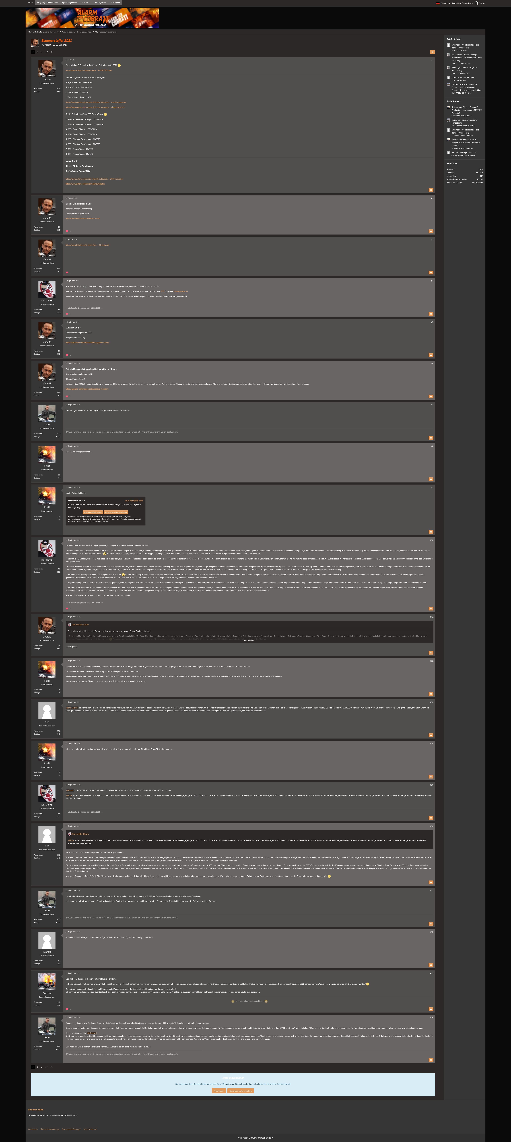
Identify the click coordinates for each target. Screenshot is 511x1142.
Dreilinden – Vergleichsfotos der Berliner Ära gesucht (465, 46)
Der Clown (72, 708)
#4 (432, 281)
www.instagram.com (134, 501)
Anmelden (456, 3)
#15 (431, 785)
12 (47, 52)
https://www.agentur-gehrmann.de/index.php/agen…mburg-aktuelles (95, 107)
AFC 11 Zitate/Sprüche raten (464, 152)
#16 (431, 826)
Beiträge (37, 92)
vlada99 (48, 45)
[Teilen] (432, 52)
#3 (432, 239)
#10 (431, 540)
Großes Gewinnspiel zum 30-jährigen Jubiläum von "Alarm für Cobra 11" (466, 142)
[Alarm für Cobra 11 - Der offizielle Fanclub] (255, 18)
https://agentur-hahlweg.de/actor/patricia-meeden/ (87, 389)
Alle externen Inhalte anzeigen (116, 512)
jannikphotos (477, 182)
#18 (431, 932)
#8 (432, 446)
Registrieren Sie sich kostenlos (237, 1084)
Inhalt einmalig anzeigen (93, 512)
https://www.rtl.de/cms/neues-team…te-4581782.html (89, 70)
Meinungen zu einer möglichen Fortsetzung (465, 68)
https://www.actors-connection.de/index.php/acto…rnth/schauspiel (94, 179)
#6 (432, 363)
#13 (431, 702)
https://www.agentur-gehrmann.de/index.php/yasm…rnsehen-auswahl (96, 102)
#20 (431, 1017)
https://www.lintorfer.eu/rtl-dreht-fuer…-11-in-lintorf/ (87, 245)
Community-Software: (255, 1138)
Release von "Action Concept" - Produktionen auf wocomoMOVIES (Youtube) (467, 58)
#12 (431, 661)
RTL (163, 291)
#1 (432, 59)
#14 (431, 743)
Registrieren (467, 3)
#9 (432, 487)
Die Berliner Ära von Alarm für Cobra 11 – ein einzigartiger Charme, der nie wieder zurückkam (467, 87)
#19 (431, 973)
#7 (432, 405)
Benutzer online (35, 1110)
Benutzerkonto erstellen (241, 1091)
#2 (432, 198)
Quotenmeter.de (181, 291)
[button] (443, 3)
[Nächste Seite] (51, 52)
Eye (70, 795)
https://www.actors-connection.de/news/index (85, 184)
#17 (431, 890)
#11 (431, 617)
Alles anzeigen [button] (249, 640)
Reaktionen (38, 88)
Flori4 (70, 790)
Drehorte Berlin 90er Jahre (463, 77)
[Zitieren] (431, 190)
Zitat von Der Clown (80, 625)
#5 (432, 322)
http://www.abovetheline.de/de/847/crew (83, 218)
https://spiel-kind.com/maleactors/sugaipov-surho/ (87, 342)
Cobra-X (93, 1033)
